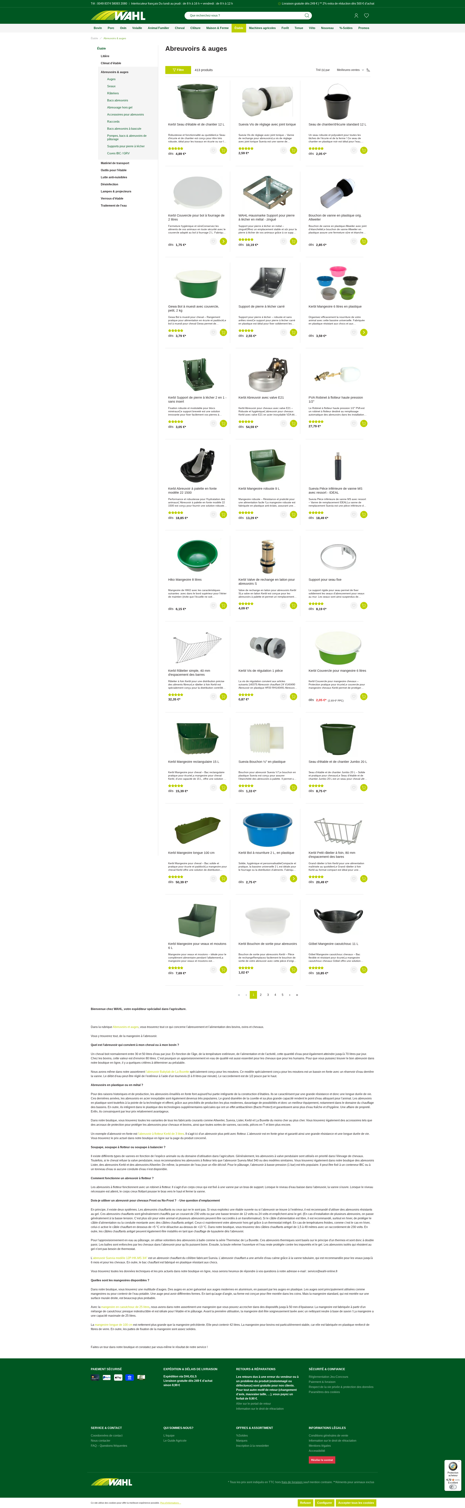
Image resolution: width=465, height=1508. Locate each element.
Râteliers (113, 93)
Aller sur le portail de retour (253, 1403)
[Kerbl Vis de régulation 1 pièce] (267, 648)
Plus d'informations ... (170, 1503)
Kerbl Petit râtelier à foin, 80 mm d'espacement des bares (332, 855)
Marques (241, 1440)
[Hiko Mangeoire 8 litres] (197, 557)
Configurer (324, 1502)
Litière (105, 56)
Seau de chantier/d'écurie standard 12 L (337, 124)
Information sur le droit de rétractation (260, 1408)
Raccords (113, 121)
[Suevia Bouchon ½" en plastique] (267, 739)
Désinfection (109, 184)
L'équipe (169, 1435)
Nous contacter (100, 1440)
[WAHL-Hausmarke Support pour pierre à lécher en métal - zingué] (267, 192)
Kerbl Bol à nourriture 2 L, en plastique (266, 853)
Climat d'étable (111, 63)
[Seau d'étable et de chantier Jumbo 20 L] (338, 739)
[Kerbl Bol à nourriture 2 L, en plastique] (267, 830)
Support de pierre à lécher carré (261, 306)
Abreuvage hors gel (119, 107)
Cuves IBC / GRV (118, 153)
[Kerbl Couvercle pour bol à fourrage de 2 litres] (197, 192)
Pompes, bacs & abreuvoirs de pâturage (127, 137)
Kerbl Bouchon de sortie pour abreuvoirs (267, 944)
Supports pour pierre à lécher (126, 146)
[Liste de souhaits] (366, 15)
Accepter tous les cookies (356, 1502)
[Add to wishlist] (213, 150)
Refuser (305, 1502)
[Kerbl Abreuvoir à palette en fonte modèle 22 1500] (197, 466)
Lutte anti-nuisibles (114, 177)
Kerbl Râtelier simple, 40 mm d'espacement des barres (189, 672)
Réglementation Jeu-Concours (328, 1376)
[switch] (453, 1487)
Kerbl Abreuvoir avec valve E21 (261, 397)
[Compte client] (356, 15)
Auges (111, 79)
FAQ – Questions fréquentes (109, 1445)
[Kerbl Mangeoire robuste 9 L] (267, 466)
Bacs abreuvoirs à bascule (124, 128)
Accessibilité (317, 1450)
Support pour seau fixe (325, 579)
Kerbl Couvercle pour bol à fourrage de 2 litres (196, 217)
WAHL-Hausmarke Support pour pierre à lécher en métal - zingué (266, 217)
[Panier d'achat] (373, 15)
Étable (101, 48)
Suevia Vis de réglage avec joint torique (267, 124)
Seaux (111, 86)
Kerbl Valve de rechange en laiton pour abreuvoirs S (266, 581)
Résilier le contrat (322, 1459)
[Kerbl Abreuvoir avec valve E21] (267, 375)
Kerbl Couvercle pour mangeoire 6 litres (337, 670)
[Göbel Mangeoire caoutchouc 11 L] (338, 921)
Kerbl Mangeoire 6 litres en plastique (335, 306)
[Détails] (223, 241)
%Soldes (242, 1435)
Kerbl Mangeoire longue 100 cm (191, 853)
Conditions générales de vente (328, 1435)
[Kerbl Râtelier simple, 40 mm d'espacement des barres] (197, 648)
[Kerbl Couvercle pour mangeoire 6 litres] (338, 648)
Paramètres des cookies (324, 1392)
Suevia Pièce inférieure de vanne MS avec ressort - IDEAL (335, 490)
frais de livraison (292, 1482)
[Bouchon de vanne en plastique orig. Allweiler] (338, 192)
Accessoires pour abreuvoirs (125, 114)
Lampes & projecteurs (116, 191)
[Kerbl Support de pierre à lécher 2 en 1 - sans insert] (197, 375)
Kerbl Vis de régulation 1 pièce (260, 670)
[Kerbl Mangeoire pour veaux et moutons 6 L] (197, 921)
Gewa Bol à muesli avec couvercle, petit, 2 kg (193, 308)
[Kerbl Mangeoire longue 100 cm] (197, 830)
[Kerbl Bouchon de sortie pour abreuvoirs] (267, 921)
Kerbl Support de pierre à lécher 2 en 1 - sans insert (197, 399)
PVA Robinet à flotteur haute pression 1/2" (336, 399)
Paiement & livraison (322, 1381)
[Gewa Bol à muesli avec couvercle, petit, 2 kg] (197, 284)
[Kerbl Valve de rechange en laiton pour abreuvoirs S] (267, 557)
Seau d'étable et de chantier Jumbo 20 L (338, 762)
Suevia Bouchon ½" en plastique (262, 762)
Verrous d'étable (112, 198)
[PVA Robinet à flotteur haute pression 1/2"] (338, 375)
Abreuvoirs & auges (114, 72)
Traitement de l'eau (114, 205)
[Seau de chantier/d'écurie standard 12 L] (338, 101)
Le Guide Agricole (175, 1440)
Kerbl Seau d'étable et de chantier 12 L (196, 124)
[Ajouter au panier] (223, 150)
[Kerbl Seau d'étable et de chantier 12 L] (197, 101)
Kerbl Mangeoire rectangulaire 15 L (193, 762)
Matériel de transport (115, 163)
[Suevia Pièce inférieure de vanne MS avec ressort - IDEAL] (338, 466)
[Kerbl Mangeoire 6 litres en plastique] (338, 284)
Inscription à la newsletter (252, 1445)
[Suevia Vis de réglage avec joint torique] (267, 101)
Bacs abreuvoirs (117, 100)
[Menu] (459, 1462)
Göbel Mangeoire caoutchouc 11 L (333, 944)
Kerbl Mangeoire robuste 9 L (259, 488)
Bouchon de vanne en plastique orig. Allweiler (335, 217)
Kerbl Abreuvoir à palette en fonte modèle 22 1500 (192, 490)
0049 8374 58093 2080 (112, 3)
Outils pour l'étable (114, 170)
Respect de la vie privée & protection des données (341, 1386)
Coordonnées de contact (106, 1435)
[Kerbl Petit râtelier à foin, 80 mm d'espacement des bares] (338, 830)
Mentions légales (320, 1445)
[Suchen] (307, 15)
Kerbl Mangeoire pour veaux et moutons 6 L (197, 946)
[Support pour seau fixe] (338, 557)
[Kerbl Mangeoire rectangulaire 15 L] (197, 739)
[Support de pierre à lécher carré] (267, 284)
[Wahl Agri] (118, 16)
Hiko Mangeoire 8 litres (185, 579)
